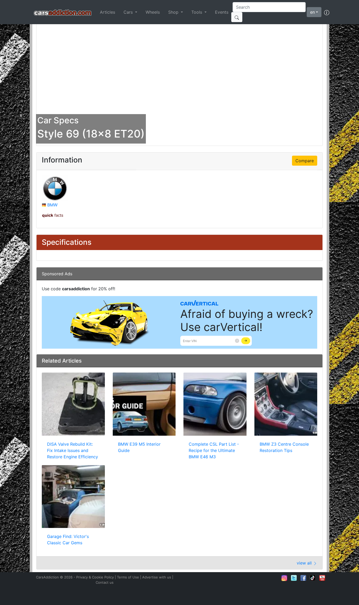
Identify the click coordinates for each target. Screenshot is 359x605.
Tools (197, 12)
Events (221, 12)
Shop (174, 12)
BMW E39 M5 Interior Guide (139, 447)
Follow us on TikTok (313, 578)
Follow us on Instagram (284, 578)
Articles (107, 12)
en (312, 12)
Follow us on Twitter (294, 578)
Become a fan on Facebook (303, 578)
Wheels (153, 12)
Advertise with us (156, 577)
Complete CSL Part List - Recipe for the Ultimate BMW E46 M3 (214, 450)
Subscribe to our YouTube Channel (322, 578)
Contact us (105, 582)
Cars (129, 12)
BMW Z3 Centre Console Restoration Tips (284, 447)
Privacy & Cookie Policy (95, 577)
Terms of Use (128, 577)
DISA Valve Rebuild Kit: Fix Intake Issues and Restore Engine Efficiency (72, 450)
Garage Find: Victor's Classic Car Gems (68, 539)
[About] (326, 12)
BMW (52, 204)
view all (305, 563)
